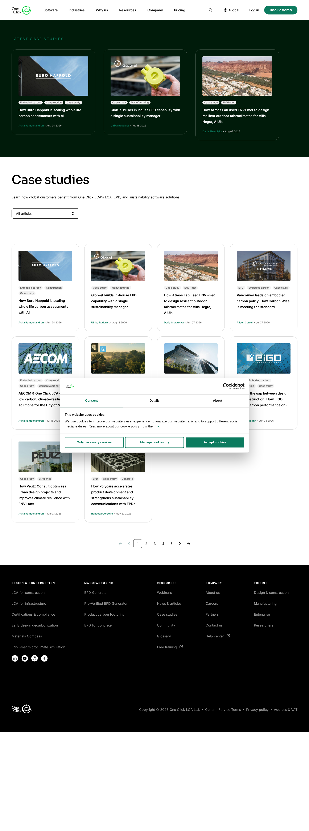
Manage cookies (152, 442)
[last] (188, 543)
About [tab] (217, 400)
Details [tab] (154, 400)
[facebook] (44, 658)
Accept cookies (215, 442)
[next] (180, 543)
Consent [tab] (91, 400)
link (156, 426)
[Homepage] (22, 10)
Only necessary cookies (94, 442)
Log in (254, 10)
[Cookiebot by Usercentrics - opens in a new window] (226, 386)
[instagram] (34, 658)
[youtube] (24, 658)
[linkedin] (15, 658)
